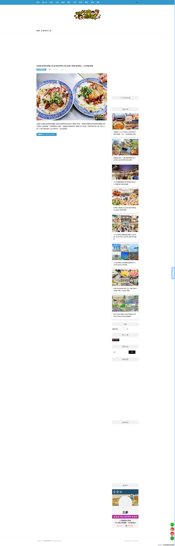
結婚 (92, 2)
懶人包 (44, 2)
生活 (74, 2)
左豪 (50, 69)
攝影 (86, 2)
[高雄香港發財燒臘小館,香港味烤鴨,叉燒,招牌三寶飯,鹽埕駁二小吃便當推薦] (71, 96)
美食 (51, 2)
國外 (68, 2)
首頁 (38, 2)
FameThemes (136, 541)
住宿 (57, 2)
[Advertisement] (71, 51)
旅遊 (63, 2)
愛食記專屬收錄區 (41, 69)
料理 (80, 2)
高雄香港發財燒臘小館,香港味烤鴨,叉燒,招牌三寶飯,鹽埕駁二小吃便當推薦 (64, 66)
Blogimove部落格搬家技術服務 (166, 545)
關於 (98, 2)
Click (173, 273)
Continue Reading (49, 134)
